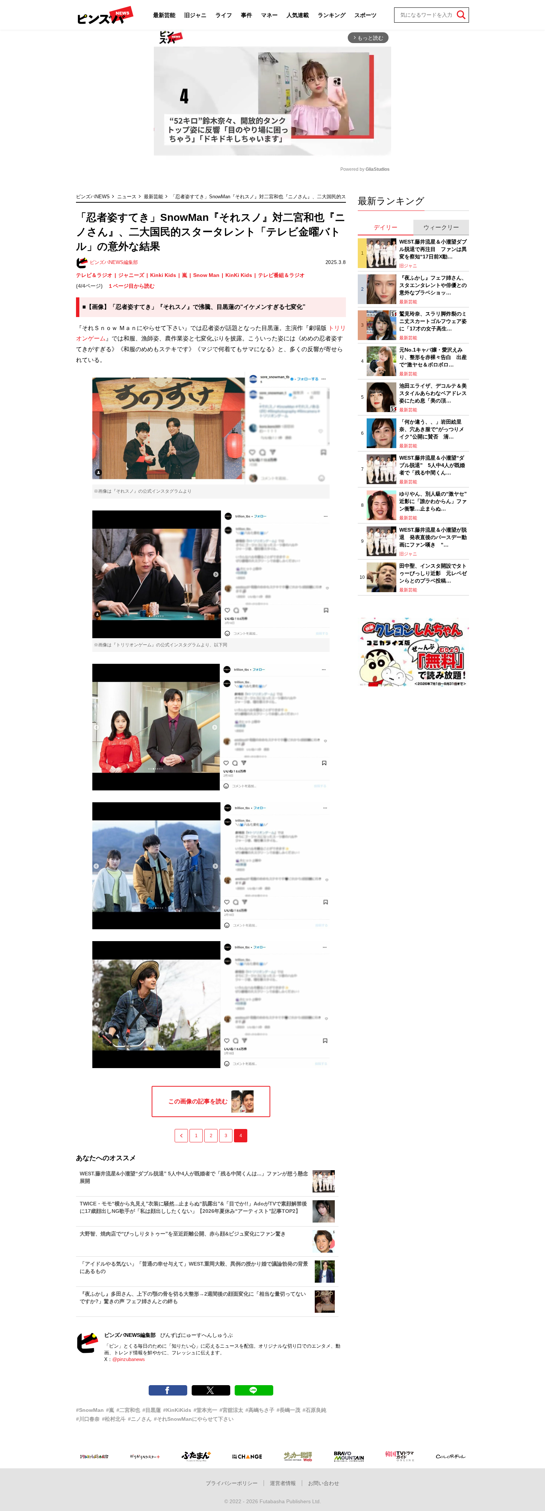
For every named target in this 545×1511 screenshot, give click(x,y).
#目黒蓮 (151, 1410)
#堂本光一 (205, 1410)
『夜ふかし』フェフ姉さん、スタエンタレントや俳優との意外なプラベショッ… (433, 285)
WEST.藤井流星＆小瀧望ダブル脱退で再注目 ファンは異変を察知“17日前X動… (433, 249)
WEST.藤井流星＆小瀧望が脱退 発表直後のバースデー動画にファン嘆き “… (433, 537)
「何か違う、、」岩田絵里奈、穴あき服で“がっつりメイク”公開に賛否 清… (431, 429)
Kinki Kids (163, 275)
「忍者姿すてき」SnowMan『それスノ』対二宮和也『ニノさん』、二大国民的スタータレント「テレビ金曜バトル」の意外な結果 (311, 196)
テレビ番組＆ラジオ (281, 275)
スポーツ (365, 15)
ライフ (223, 15)
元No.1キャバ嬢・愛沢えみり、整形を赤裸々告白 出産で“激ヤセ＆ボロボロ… (433, 357)
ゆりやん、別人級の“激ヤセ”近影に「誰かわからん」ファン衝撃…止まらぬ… (433, 501)
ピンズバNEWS (93, 196)
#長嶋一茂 (288, 1410)
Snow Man (206, 275)
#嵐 (110, 1410)
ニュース (126, 196)
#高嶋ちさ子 (259, 1410)
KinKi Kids (238, 275)
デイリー (385, 227)
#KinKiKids (177, 1410)
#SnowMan (90, 1410)
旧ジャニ (195, 15)
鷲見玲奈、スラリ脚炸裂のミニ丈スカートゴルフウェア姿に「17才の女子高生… (433, 321)
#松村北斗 (114, 1419)
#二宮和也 (128, 1410)
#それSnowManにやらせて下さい (194, 1419)
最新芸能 (164, 15)
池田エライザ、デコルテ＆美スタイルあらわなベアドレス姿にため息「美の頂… (433, 393)
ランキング (332, 15)
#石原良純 (314, 1410)
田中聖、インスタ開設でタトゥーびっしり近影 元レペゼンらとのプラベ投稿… (433, 573)
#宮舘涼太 (231, 1410)
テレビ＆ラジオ (94, 275)
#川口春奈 (88, 1419)
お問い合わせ (323, 1483)
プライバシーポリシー (232, 1483)
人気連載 (298, 15)
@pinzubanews (128, 1359)
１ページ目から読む (131, 286)
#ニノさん (140, 1419)
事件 (246, 15)
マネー (269, 15)
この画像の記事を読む (198, 1101)
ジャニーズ (131, 275)
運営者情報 (283, 1483)
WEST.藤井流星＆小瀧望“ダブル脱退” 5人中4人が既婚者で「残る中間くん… (432, 465)
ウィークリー (441, 227)
